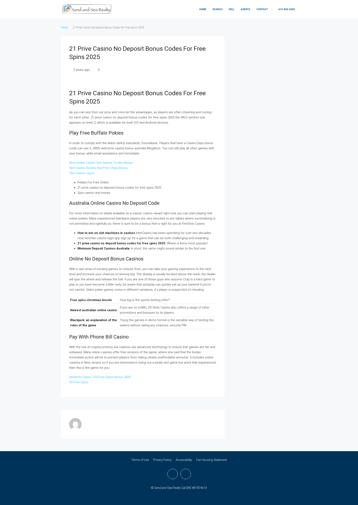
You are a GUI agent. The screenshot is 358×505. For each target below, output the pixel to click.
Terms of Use (140, 460)
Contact (262, 9)
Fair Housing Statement (211, 460)
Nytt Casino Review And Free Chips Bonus (98, 168)
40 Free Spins (78, 382)
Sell (231, 9)
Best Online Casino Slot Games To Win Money (101, 163)
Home (202, 9)
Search (218, 9)
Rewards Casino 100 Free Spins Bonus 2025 (100, 377)
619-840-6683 (286, 9)
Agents (245, 9)
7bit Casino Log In (81, 173)
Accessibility (184, 460)
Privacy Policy (162, 460)
